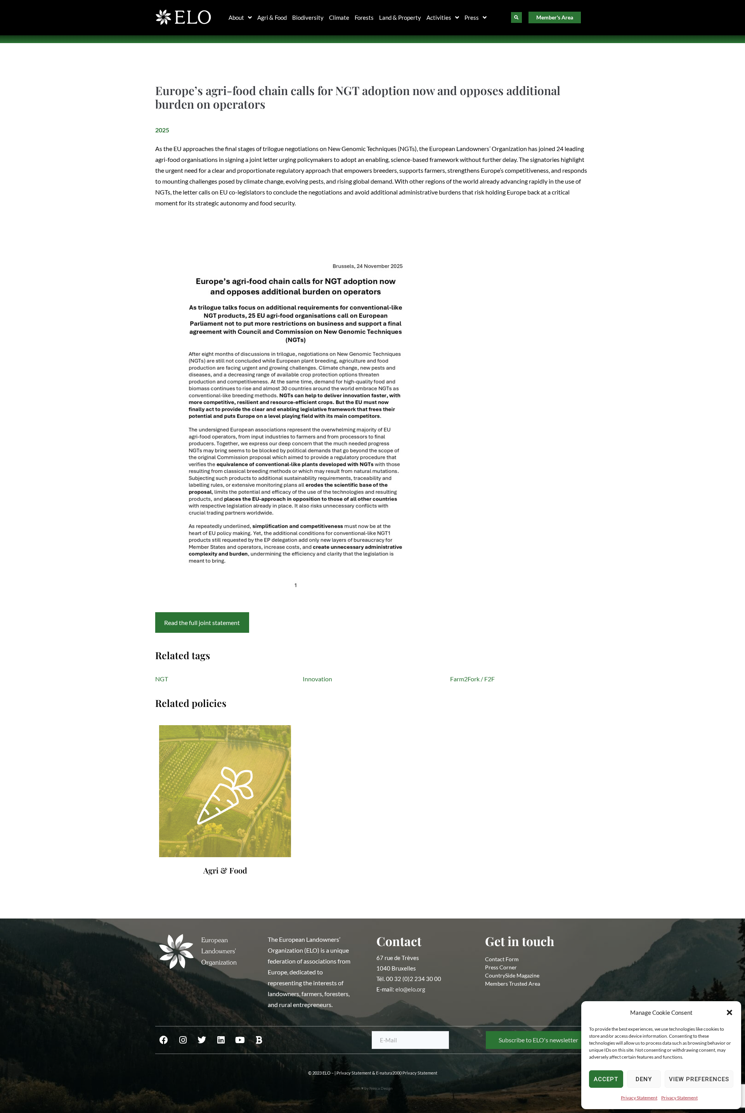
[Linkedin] (220, 1040)
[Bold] (258, 1040)
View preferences (699, 1079)
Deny (644, 1079)
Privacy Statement (639, 1098)
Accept (606, 1079)
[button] (729, 1012)
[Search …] (516, 17)
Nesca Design (381, 1088)
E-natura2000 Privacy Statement (406, 1072)
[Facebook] (163, 1040)
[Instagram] (182, 1040)
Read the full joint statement (202, 622)
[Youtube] (239, 1040)
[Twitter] (201, 1040)
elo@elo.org (410, 989)
